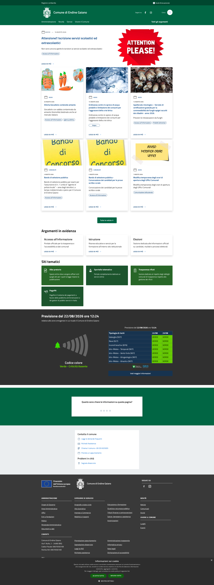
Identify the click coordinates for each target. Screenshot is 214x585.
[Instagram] (150, 12)
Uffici (43, 512)
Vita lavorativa (79, 508)
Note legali (111, 548)
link (128, 571)
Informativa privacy (114, 544)
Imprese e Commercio (82, 512)
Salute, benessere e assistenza (119, 516)
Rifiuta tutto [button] (116, 576)
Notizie (143, 504)
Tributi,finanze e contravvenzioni (119, 512)
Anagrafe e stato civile (82, 504)
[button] (107, 581)
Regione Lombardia (48, 3)
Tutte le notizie (106, 220)
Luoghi (143, 523)
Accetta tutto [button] (98, 576)
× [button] (211, 560)
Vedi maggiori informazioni (140, 373)
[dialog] (107, 571)
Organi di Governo (48, 504)
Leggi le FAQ (79, 548)
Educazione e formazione (116, 504)
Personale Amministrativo (51, 524)
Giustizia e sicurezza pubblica (118, 508)
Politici (44, 520)
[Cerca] (170, 12)
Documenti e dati (47, 528)
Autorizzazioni (112, 520)
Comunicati (52, 170)
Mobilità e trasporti (81, 516)
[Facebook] (144, 12)
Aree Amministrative (49, 508)
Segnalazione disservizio (83, 544)
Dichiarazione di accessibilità (118, 552)
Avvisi (47, 32)
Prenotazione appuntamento (85, 540)
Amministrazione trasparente (118, 540)
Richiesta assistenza (82, 552)
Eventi (142, 527)
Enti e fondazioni (47, 516)
